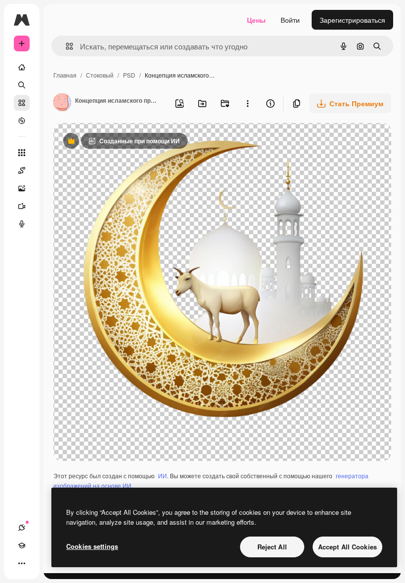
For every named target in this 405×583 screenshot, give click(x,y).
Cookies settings (92, 546)
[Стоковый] (22, 103)
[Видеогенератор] (22, 206)
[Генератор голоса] (22, 224)
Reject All (272, 546)
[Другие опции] (247, 103)
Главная (65, 75)
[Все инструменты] (22, 153)
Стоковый (100, 75)
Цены (256, 20)
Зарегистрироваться (352, 20)
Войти (290, 20)
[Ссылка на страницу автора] (62, 103)
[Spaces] (22, 170)
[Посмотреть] (22, 120)
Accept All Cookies (347, 546)
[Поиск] (22, 85)
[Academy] (22, 545)
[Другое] (22, 563)
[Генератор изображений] (22, 188)
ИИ (162, 475)
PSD (129, 75)
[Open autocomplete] (65, 46)
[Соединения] (22, 528)
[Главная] (22, 67)
